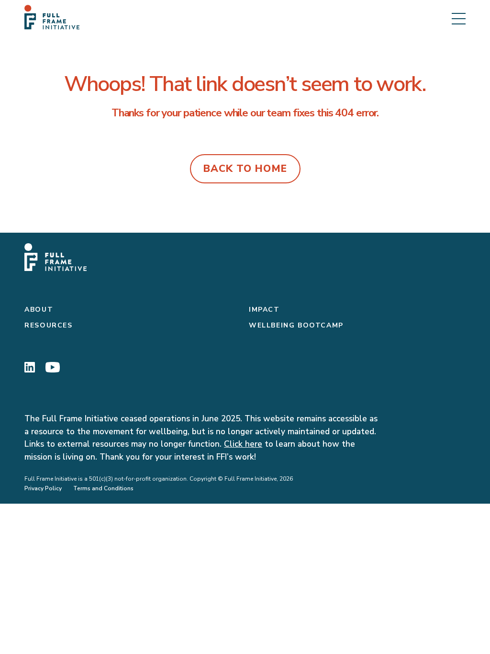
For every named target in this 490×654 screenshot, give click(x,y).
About (38, 309)
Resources (48, 325)
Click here (243, 444)
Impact (264, 309)
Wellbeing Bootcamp (296, 325)
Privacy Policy (43, 488)
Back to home (245, 168)
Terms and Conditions (103, 488)
